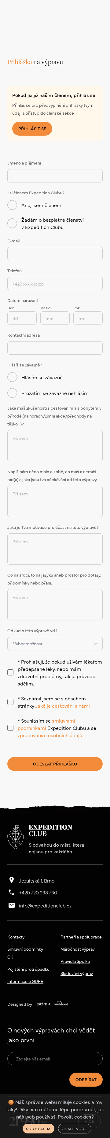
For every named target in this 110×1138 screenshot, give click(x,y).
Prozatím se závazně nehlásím (55, 393)
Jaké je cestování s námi (62, 705)
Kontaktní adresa (23, 335)
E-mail (13, 241)
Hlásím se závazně (42, 377)
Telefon (14, 270)
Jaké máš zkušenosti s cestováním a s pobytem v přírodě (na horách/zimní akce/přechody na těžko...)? (54, 416)
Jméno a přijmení (24, 163)
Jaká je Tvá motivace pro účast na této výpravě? (53, 527)
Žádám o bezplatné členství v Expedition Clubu (52, 223)
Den (10, 307)
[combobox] (13, 643)
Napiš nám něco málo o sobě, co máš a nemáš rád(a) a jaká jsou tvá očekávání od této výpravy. (52, 475)
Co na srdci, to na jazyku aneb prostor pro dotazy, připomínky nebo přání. (54, 579)
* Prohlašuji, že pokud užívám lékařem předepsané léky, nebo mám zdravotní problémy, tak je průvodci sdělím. (60, 672)
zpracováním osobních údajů (50, 735)
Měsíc (45, 307)
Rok (76, 307)
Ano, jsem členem (41, 205)
